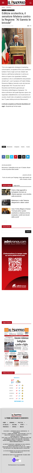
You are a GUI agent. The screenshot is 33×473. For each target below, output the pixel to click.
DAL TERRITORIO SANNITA (5, 203)
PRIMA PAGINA (11, 10)
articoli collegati (7, 185)
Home (3, 7)
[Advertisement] (16, 126)
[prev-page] (3, 221)
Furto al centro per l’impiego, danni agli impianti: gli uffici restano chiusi (16, 178)
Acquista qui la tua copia (13, 106)
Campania (16, 146)
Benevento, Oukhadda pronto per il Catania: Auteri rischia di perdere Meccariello (16, 168)
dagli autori (17, 185)
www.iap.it (20, 452)
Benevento (9, 146)
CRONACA (4, 194)
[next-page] (6, 221)
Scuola (28, 146)
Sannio (22, 146)
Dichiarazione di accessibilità (16, 465)
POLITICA (9, 7)
